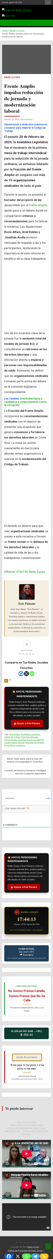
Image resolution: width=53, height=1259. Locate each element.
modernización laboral (14, 742)
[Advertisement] (26, 302)
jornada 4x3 (38, 740)
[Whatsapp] (32, 673)
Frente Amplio (38, 205)
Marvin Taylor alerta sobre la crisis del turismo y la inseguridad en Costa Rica (25, 760)
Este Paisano (27, 119)
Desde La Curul (12, 77)
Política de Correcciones (35, 1131)
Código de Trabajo (12, 737)
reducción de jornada (34, 742)
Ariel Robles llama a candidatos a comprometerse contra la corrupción (25, 402)
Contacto (26, 1134)
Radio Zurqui (33, 1247)
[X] (26, 673)
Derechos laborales (29, 737)
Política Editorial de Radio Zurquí (26, 1125)
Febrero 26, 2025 (11, 119)
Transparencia (12, 1131)
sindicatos (20, 745)
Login (47, 798)
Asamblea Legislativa (30, 734)
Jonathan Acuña (25, 740)
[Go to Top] (48, 1246)
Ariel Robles (14, 734)
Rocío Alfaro (9, 745)
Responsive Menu (48, 2)
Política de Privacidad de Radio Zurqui (26, 1128)
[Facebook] (21, 673)
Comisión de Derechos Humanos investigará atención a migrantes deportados (25, 772)
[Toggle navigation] (5, 23)
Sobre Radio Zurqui (26, 1122)
